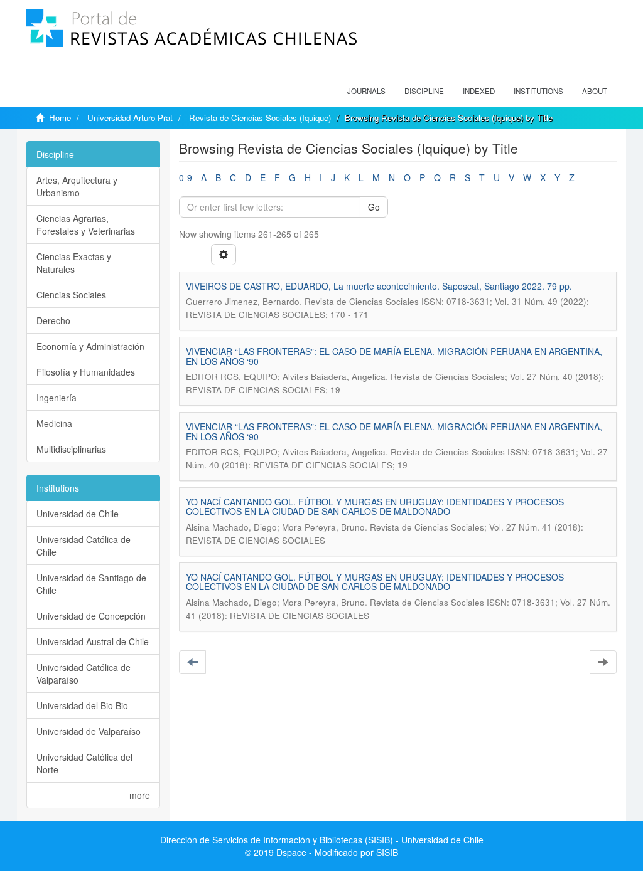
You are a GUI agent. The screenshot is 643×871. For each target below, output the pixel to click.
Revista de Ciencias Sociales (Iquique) (260, 118)
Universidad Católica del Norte (84, 763)
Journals (366, 91)
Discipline (424, 91)
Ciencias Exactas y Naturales (73, 262)
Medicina (54, 423)
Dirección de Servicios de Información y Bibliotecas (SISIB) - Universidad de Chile (322, 839)
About (594, 91)
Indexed (479, 91)
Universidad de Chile (77, 513)
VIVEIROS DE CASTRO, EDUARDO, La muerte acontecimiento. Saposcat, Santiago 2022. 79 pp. (379, 286)
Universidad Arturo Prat (130, 118)
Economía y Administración (90, 346)
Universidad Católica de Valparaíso (83, 673)
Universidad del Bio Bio (82, 705)
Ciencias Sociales (71, 294)
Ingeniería (56, 397)
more (139, 795)
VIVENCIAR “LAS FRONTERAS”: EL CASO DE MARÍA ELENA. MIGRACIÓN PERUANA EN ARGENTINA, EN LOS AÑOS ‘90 (394, 356)
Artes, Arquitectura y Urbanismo (76, 186)
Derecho (53, 320)
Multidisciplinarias (71, 449)
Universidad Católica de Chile (83, 545)
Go (374, 207)
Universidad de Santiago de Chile (91, 583)
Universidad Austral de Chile (92, 641)
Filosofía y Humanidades (85, 372)
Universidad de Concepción (91, 616)
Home (60, 118)
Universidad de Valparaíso (88, 731)
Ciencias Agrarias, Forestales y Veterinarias (85, 224)
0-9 (185, 177)
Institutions (538, 91)
